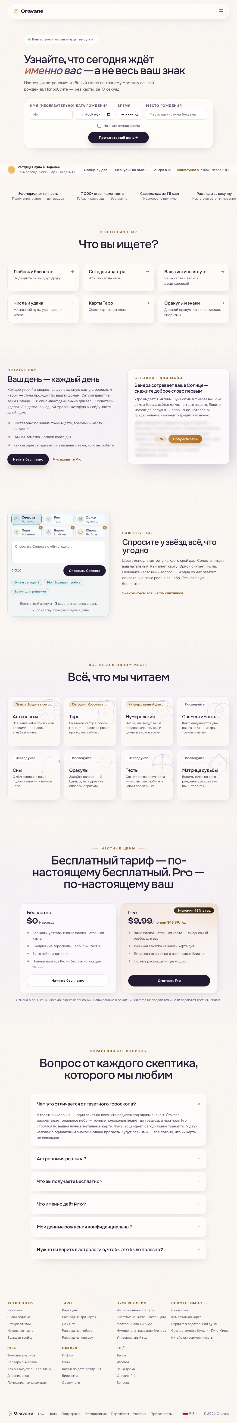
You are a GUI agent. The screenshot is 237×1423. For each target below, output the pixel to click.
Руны (66, 1362)
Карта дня (70, 1310)
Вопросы (123, 1382)
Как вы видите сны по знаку (29, 1369)
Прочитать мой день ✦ (118, 137)
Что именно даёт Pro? (118, 1204)
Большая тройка (19, 1337)
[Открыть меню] (221, 11)
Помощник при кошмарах (27, 1382)
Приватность (161, 1413)
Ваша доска (126, 1369)
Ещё (121, 1348)
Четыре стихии (19, 1324)
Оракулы (71, 1348)
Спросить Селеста (84, 570)
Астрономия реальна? (118, 1158)
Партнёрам (120, 1413)
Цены (53, 1413)
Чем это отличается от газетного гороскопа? (118, 1104)
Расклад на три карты (79, 1317)
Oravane (32, 11)
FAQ (41, 1413)
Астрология (20, 1303)
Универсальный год (132, 1337)
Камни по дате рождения (81, 1369)
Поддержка (71, 1413)
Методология (96, 1413)
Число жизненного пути (135, 1310)
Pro (31, 610)
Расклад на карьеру (77, 1337)
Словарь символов (22, 1362)
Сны (11, 1348)
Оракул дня (71, 1382)
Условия (140, 1413)
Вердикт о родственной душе (194, 1324)
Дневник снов (18, 1376)
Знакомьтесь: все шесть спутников (152, 593)
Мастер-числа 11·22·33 (134, 1324)
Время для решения (30, 591)
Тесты (121, 1355)
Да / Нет (68, 1324)
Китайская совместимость (192, 1337)
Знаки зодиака (18, 1317)
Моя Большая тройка (63, 582)
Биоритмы (70, 1376)
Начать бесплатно (28, 459)
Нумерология (132, 1303)
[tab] (26, 519)
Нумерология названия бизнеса (141, 1331)
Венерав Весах (165, 170)
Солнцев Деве (95, 170)
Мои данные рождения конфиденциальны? (118, 1227)
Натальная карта (20, 1331)
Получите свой (185, 439)
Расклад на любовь (77, 1331)
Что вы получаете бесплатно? (118, 1181)
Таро (67, 1303)
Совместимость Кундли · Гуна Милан (200, 1331)
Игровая (123, 1362)
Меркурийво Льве (130, 170)
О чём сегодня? (26, 582)
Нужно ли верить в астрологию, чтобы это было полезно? (118, 1249)
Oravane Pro (126, 1376)
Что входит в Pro (67, 459)
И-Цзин (67, 1355)
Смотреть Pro (169, 981)
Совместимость (189, 1303)
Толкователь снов (21, 1355)
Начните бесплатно (67, 980)
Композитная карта (186, 1317)
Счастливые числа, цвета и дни (141, 1317)
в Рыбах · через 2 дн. (203, 170)
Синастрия (179, 1310)
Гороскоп (14, 1310)
